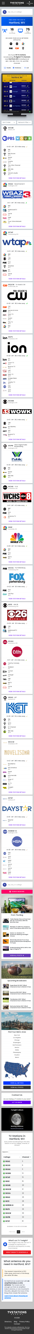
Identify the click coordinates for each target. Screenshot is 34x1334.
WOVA (7, 1193)
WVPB (7, 1217)
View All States (17, 1087)
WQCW (8, 1213)
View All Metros (17, 1083)
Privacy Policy (24, 1322)
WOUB (7, 1185)
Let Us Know (17, 1102)
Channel (25, 1157)
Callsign (6, 1157)
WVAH (7, 1169)
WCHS (7, 1165)
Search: (5, 1152)
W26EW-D (9, 1205)
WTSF (7, 1221)
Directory (8, 1322)
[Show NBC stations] (23, 44)
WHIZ (7, 1181)
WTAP (7, 1177)
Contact (17, 1324)
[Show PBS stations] (23, 48)
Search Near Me (18, 891)
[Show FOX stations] (11, 48)
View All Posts (16, 955)
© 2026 (17, 1318)
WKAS (7, 1197)
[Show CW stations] (17, 48)
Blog (15, 1322)
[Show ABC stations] (11, 44)
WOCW (8, 1189)
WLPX (7, 1209)
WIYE (7, 1201)
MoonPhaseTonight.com (17, 1128)
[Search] (5, 12)
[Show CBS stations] (17, 44)
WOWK (8, 1173)
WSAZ (7, 1161)
